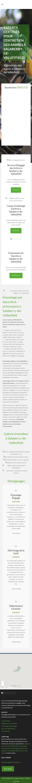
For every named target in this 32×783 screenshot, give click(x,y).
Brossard (19, 746)
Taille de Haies (5, 731)
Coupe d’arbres (5, 720)
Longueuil (27, 743)
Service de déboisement (8, 728)
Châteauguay (15, 748)
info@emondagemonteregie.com (11, 762)
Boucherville (23, 748)
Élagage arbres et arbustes (9, 723)
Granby (24, 746)
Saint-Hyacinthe (6, 748)
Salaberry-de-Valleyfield (8, 750)
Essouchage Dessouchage (9, 726)
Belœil (18, 750)
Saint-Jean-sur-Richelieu (8, 746)
